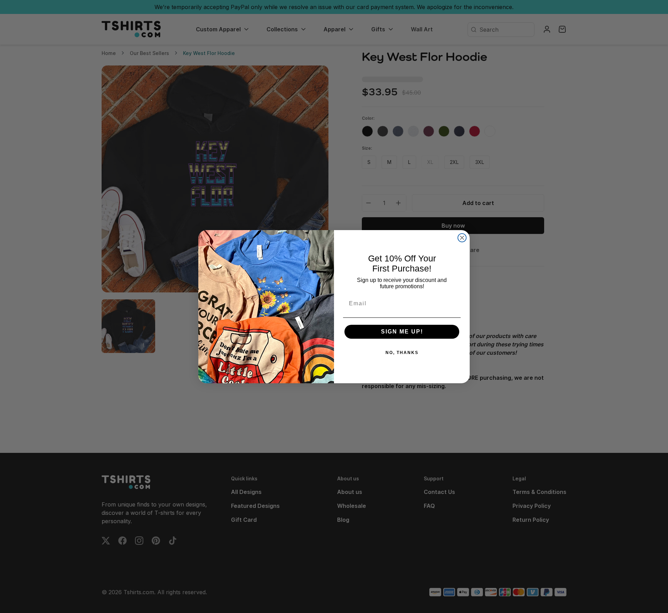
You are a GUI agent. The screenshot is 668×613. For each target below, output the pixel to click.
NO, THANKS (402, 352)
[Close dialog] (462, 238)
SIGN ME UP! (402, 332)
